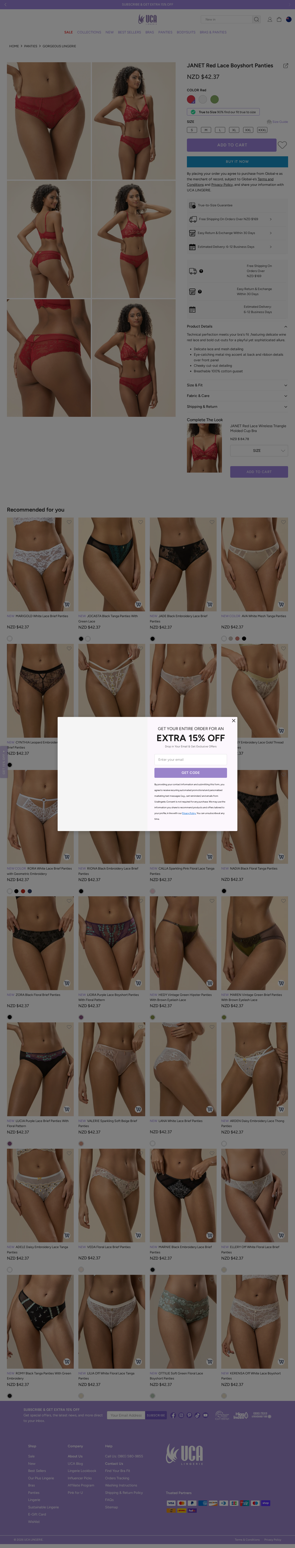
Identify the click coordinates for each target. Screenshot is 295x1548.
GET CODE (191, 773)
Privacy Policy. (189, 813)
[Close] (233, 720)
